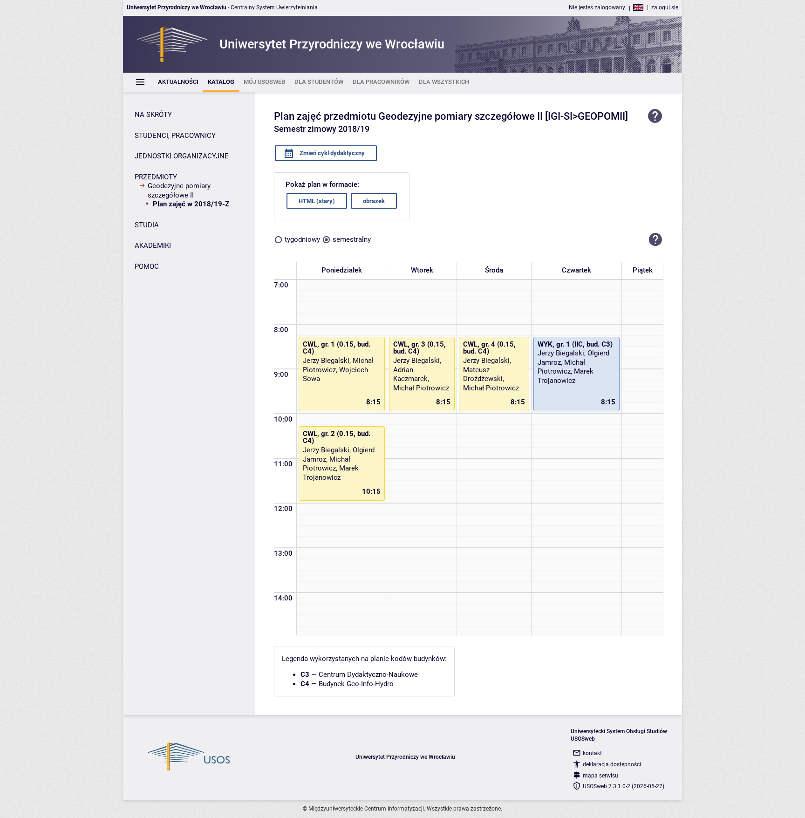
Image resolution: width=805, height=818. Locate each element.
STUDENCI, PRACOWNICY (175, 135)
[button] (655, 239)
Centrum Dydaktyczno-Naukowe (368, 674)
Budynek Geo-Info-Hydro (356, 684)
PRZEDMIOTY (156, 177)
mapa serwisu (600, 775)
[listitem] (178, 82)
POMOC (147, 266)
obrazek (374, 201)
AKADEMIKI (153, 245)
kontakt (592, 753)
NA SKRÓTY (153, 114)
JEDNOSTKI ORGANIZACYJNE (182, 156)
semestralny (352, 239)
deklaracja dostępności (612, 764)
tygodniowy (302, 239)
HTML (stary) (317, 201)
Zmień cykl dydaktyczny (331, 153)
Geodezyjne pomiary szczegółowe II (179, 190)
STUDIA (147, 225)
